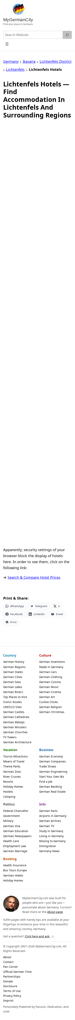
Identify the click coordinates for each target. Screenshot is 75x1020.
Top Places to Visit (15, 697)
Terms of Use (12, 991)
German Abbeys (14, 722)
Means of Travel (13, 761)
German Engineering (53, 771)
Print (13, 622)
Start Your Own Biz (51, 776)
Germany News (49, 851)
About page (55, 912)
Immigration (47, 846)
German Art (47, 697)
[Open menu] (7, 44)
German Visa (11, 826)
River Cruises (12, 776)
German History (13, 662)
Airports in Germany (52, 816)
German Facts (48, 811)
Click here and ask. (37, 936)
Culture (45, 655)
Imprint (8, 1000)
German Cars (48, 672)
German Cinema (50, 692)
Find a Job (45, 781)
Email (59, 614)
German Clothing (50, 677)
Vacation (10, 750)
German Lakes (12, 687)
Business (46, 750)
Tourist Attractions (15, 756)
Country (9, 655)
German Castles (13, 712)
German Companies (52, 761)
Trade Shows (47, 766)
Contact (8, 962)
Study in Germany (51, 831)
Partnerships (11, 976)
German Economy (51, 756)
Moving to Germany (52, 841)
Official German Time (17, 972)
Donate (8, 981)
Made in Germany (51, 667)
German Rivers (13, 692)
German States (13, 672)
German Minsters (15, 727)
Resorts (8, 781)
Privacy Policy (12, 996)
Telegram (41, 606)
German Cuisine (50, 682)
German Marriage (15, 851)
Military (8, 821)
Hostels (8, 791)
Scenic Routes (12, 702)
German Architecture (17, 742)
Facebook (16, 614)
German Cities (12, 677)
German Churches (15, 732)
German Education (15, 831)
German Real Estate (52, 791)
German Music (49, 687)
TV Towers (10, 737)
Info (42, 804)
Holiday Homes (13, 786)
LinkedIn (39, 614)
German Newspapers (17, 836)
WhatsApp (17, 606)
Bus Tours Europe (15, 870)
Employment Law (14, 846)
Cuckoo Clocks (48, 702)
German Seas (12, 682)
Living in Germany (51, 836)
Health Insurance (14, 865)
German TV (46, 826)
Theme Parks (11, 766)
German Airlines (50, 821)
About (7, 957)
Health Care (11, 841)
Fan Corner (10, 967)
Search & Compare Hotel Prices (34, 577)
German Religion (50, 707)
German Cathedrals (16, 717)
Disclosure (10, 986)
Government (11, 816)
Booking (10, 859)
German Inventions (52, 662)
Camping (9, 796)
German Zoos (12, 771)
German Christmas (51, 712)
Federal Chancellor (15, 811)
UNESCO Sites (12, 707)
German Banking (50, 786)
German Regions (14, 667)
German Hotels (13, 875)
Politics (9, 804)
